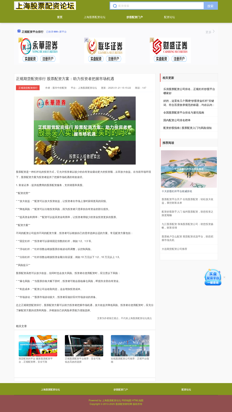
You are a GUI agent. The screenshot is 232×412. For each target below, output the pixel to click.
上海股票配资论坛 (94, 17)
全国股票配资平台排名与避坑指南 (183, 112)
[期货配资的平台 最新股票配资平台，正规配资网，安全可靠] (38, 345)
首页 (60, 17)
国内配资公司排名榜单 (177, 120)
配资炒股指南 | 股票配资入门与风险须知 (187, 128)
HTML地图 (137, 400)
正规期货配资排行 (28, 87)
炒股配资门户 (135, 17)
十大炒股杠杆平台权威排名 (177, 191)
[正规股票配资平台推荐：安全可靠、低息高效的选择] (84, 345)
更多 (209, 32)
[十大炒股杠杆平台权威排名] (189, 168)
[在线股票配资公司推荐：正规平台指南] (130, 345)
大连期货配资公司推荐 (174, 249)
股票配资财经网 (123, 404)
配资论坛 (169, 17)
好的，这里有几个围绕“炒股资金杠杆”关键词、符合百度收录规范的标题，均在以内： (189, 103)
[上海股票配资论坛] (45, 5)
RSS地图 (126, 400)
